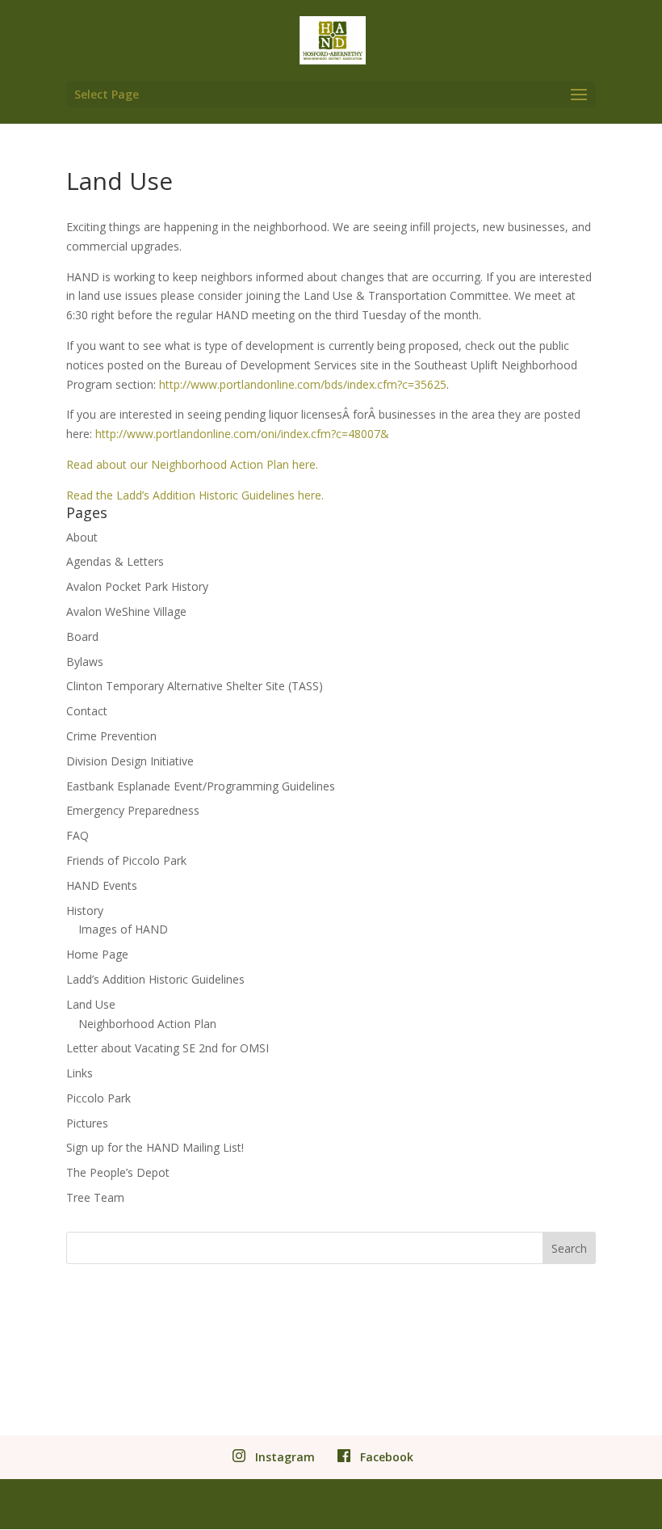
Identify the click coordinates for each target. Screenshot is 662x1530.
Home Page (97, 954)
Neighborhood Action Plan (147, 1023)
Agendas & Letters (115, 561)
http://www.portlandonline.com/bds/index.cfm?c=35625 (302, 384)
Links (79, 1073)
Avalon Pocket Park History (137, 586)
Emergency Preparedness (132, 810)
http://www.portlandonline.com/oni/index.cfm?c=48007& (242, 433)
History (84, 910)
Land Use (90, 1004)
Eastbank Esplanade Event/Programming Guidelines (200, 786)
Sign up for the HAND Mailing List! (155, 1147)
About (82, 537)
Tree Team (95, 1197)
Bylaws (84, 661)
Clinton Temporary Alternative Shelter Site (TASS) (194, 685)
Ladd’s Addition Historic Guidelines (155, 979)
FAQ (77, 835)
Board (82, 636)
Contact (86, 711)
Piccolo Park (98, 1098)
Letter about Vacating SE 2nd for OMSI (167, 1048)
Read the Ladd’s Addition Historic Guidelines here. (195, 495)
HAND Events (101, 885)
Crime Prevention (111, 736)
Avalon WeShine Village (126, 611)
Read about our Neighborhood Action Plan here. (192, 464)
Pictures (87, 1123)
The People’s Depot (118, 1172)
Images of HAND (123, 929)
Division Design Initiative (130, 761)
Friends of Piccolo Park (126, 860)
